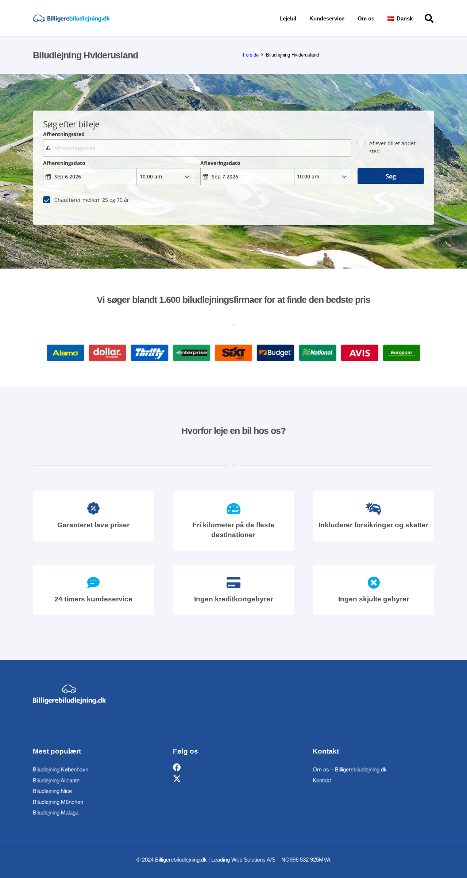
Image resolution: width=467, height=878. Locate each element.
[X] (177, 779)
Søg (391, 176)
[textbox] (197, 148)
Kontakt (322, 780)
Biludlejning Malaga (55, 812)
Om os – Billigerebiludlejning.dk (350, 769)
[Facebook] (177, 767)
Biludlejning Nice (52, 791)
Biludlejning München (58, 802)
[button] (418, 18)
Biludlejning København (60, 769)
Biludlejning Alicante (56, 780)
